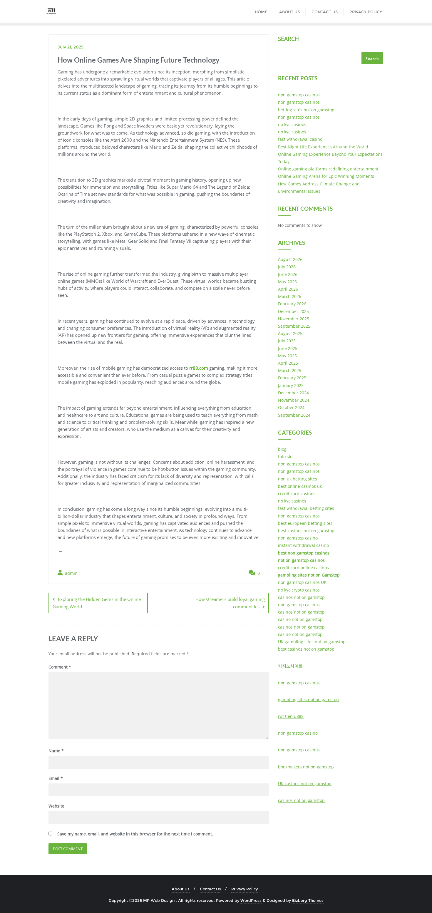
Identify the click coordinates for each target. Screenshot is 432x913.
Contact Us (210, 889)
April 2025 (288, 363)
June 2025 (287, 348)
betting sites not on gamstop (306, 110)
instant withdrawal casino (303, 545)
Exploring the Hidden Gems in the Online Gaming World (97, 602)
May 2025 (287, 356)
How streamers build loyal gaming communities (230, 602)
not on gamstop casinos (301, 560)
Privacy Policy (244, 889)
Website (56, 806)
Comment (59, 667)
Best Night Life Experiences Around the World (323, 147)
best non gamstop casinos (303, 553)
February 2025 (292, 378)
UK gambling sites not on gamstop (312, 641)
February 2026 (292, 303)
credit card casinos (296, 493)
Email (55, 778)
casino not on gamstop (300, 619)
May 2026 (287, 281)
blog (282, 449)
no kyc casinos (292, 124)
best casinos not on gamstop (306, 530)
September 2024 (294, 415)
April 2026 (288, 289)
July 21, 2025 (70, 47)
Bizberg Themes (308, 900)
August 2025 (290, 333)
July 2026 (287, 266)
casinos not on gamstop (301, 597)
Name (56, 750)
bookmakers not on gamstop (306, 767)
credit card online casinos (303, 567)
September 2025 (294, 326)
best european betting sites (305, 523)
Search (288, 39)
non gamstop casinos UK (302, 582)
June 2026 (287, 274)
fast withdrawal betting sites (306, 508)
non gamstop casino (298, 538)
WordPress (251, 900)
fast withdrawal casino (300, 139)
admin (71, 573)
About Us (181, 889)
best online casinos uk (300, 486)
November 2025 (293, 318)
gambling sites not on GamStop (309, 575)
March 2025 (289, 370)
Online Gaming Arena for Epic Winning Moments (326, 176)
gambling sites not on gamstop (308, 699)
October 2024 (291, 407)
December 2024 (293, 393)
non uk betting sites (297, 479)
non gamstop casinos (299, 95)
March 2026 (289, 296)
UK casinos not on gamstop (304, 783)
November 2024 (293, 400)
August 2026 (290, 259)
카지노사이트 (290, 666)
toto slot (286, 456)
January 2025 (291, 385)
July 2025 (287, 341)
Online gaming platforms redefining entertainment (328, 169)
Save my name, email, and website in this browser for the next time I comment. (135, 834)
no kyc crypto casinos (299, 590)
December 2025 (293, 311)
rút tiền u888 (291, 716)
